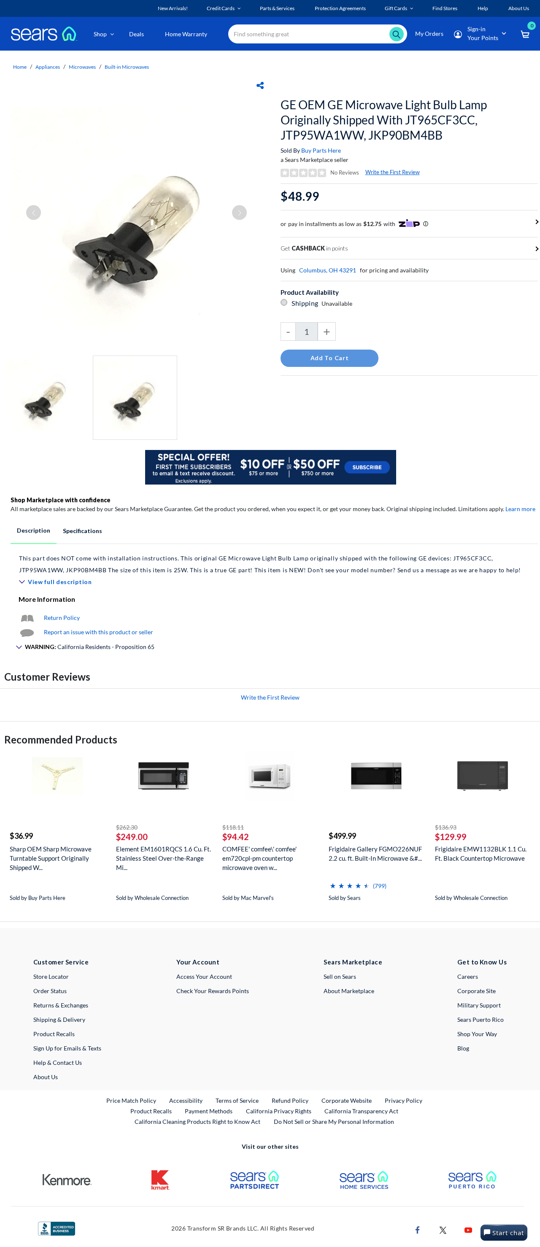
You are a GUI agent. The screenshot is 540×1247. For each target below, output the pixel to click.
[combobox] (317, 33)
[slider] (350, 882)
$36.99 (21, 835)
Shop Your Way (477, 1033)
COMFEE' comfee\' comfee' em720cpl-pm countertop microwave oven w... (259, 858)
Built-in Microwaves (127, 67)
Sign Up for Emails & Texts (67, 1048)
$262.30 (127, 827)
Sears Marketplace (353, 962)
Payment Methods (208, 1111)
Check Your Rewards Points (212, 990)
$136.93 (445, 827)
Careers (467, 976)
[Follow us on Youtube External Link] (468, 1229)
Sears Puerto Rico (480, 1019)
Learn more (520, 508)
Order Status (50, 990)
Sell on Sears (340, 976)
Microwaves (82, 67)
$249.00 (132, 837)
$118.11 (233, 827)
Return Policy (62, 617)
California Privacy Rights (278, 1111)
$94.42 (235, 837)
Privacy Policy (403, 1100)
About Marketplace (349, 990)
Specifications (82, 530)
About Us (45, 1076)
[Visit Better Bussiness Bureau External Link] (56, 1227)
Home (20, 67)
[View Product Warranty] (27, 617)
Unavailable (338, 303)
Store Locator (51, 976)
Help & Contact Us (57, 1062)
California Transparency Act (361, 1111)
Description (33, 530)
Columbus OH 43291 (327, 270)
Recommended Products (60, 739)
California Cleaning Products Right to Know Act (197, 1121)
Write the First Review (392, 172)
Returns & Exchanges (60, 1005)
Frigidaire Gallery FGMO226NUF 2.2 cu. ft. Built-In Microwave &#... (375, 853)
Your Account (197, 962)
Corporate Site (476, 990)
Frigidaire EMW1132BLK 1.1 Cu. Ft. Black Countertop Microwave (480, 853)
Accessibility (185, 1100)
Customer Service (61, 962)
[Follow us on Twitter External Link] (443, 1229)
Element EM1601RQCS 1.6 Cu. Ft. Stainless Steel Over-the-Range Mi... (163, 858)
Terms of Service (237, 1100)
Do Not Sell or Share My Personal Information (334, 1121)
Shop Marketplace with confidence (61, 500)
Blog (463, 1048)
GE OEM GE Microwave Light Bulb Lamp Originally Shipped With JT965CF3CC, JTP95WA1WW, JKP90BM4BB (384, 119)
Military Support (479, 1005)
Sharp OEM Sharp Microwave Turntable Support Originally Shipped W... (51, 858)
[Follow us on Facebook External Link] (417, 1229)
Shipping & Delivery (59, 1019)
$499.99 (342, 835)
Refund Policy (290, 1100)
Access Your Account (204, 976)
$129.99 (451, 837)
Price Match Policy (131, 1100)
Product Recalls (54, 1033)
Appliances (47, 67)
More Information (47, 599)
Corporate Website (347, 1100)
